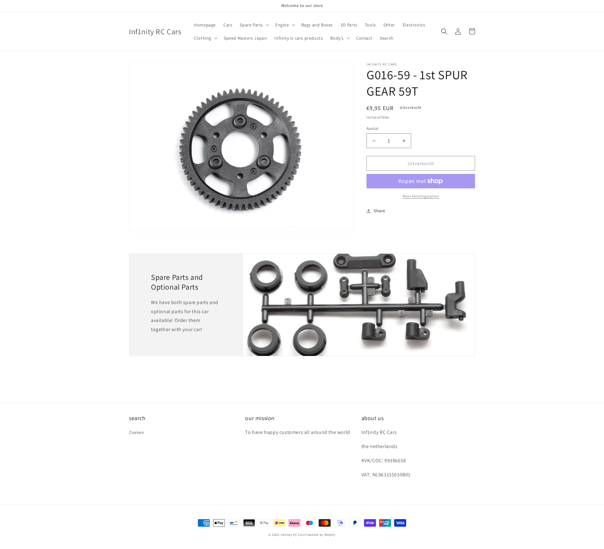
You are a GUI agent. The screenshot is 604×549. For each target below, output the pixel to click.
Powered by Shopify (320, 535)
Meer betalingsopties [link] (421, 196)
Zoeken (136, 432)
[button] (253, 24)
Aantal (372, 128)
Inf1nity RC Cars (293, 535)
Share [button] (379, 211)
